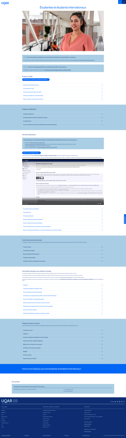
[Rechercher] (120, 2)
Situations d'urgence (87, 431)
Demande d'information (69, 391)
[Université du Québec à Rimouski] (5, 3)
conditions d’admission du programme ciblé (37, 142)
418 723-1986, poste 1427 (69, 389)
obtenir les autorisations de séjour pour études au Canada (47, 147)
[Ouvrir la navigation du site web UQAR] (124, 2)
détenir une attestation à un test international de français (35, 144)
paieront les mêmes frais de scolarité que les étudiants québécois (83, 60)
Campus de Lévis (87, 426)
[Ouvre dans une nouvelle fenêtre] (113, 401)
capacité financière (32, 145)
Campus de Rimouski (87, 424)
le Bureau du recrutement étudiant (66, 277)
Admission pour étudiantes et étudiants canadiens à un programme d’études (58, 70)
